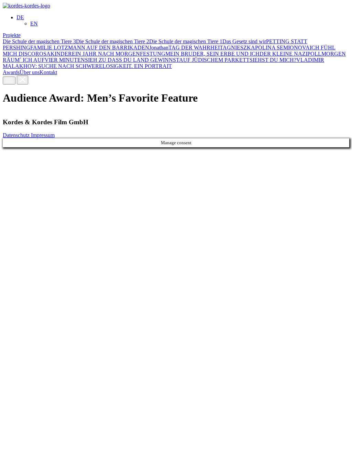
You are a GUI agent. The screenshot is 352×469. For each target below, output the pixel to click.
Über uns (30, 72)
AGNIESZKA (239, 47)
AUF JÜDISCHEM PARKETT (214, 60)
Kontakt (48, 72)
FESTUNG (152, 54)
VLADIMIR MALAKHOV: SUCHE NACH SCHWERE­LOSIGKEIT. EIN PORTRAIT (163, 63)
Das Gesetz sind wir (244, 41)
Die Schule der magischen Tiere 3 (39, 41)
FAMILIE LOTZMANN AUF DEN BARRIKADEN (89, 47)
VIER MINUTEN (65, 60)
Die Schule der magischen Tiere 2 (112, 41)
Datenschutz (17, 135)
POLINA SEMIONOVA (282, 47)
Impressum (43, 135)
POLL (314, 54)
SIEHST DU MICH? (273, 60)
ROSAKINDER (53, 54)
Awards (11, 72)
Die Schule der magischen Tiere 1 (185, 41)
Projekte (12, 35)
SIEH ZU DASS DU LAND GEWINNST (132, 60)
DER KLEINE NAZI (283, 54)
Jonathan (158, 47)
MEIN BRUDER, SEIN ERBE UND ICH (212, 54)
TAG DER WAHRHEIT (195, 47)
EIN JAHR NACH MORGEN (106, 54)
